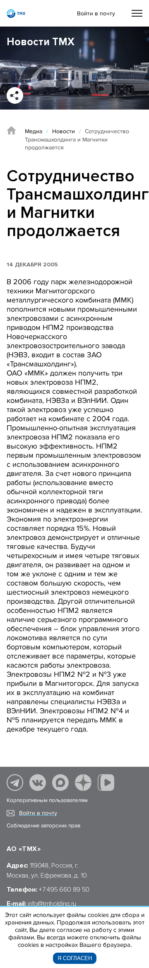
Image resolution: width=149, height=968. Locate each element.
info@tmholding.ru (52, 904)
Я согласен (75, 958)
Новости (63, 131)
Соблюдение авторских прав (43, 825)
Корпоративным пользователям (47, 800)
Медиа (33, 131)
